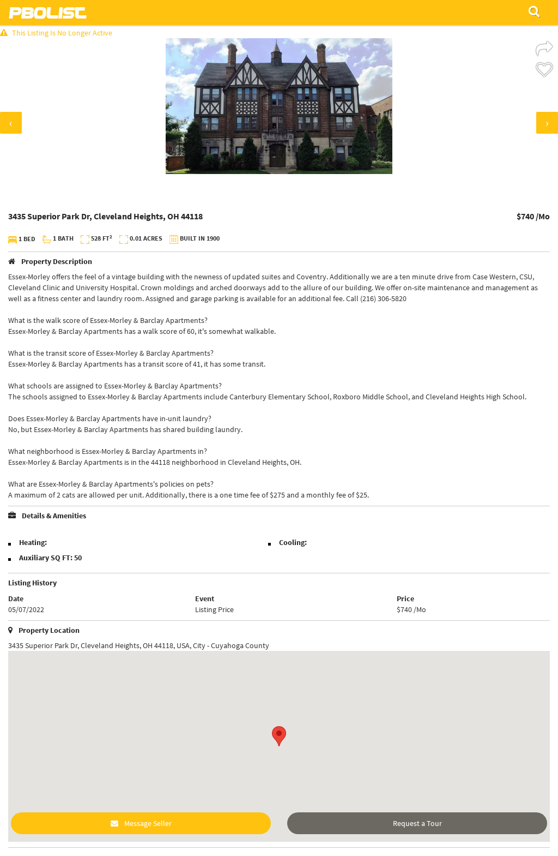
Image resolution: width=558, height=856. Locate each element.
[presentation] (11, 123)
